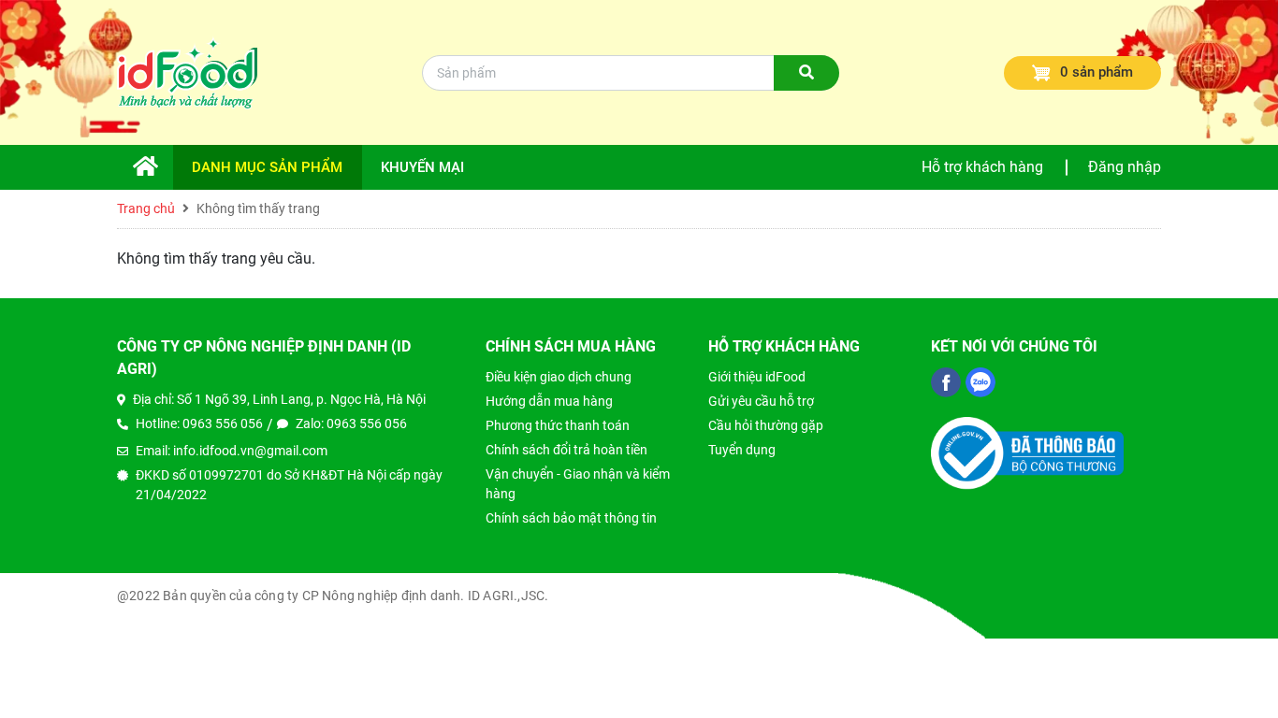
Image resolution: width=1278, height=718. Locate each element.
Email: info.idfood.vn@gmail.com (231, 450)
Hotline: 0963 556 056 (199, 423)
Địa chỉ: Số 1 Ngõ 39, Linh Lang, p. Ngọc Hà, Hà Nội (279, 399)
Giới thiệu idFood (757, 376)
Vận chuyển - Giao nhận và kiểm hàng (578, 484)
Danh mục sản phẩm (267, 167)
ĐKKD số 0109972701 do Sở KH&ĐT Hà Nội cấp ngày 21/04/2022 (289, 484)
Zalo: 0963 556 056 (351, 423)
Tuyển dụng (742, 449)
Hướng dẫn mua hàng (549, 401)
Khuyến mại (422, 167)
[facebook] (946, 382)
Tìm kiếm (806, 88)
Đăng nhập (1124, 167)
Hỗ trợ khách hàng (982, 167)
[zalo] (980, 382)
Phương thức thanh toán (558, 425)
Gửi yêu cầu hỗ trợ (761, 401)
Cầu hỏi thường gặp (765, 425)
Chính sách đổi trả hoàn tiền (566, 449)
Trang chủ (154, 174)
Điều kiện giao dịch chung (559, 376)
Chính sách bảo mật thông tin (571, 517)
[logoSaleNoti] (1027, 452)
